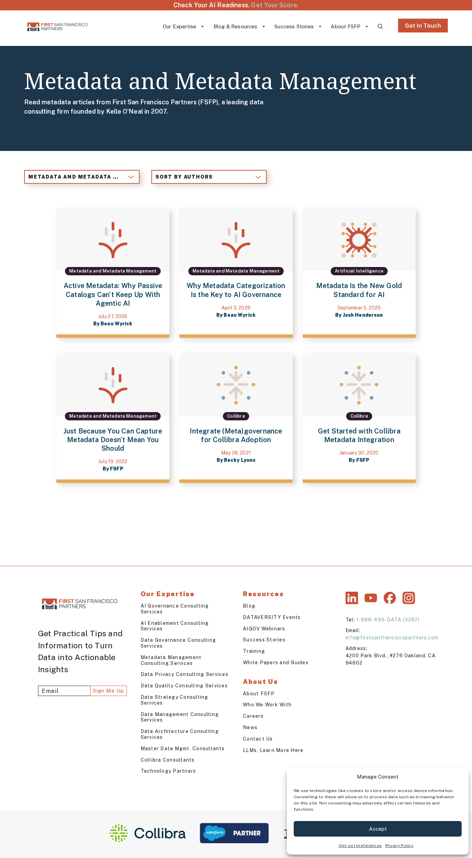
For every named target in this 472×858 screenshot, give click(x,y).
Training (254, 651)
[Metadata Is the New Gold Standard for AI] (359, 273)
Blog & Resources (236, 26)
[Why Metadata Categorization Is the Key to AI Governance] (235, 273)
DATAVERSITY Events (272, 617)
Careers (253, 716)
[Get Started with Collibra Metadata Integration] (359, 418)
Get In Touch (423, 25)
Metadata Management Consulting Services (171, 660)
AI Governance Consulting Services (175, 608)
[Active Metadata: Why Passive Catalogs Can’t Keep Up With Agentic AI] (112, 273)
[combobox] (82, 177)
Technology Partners (168, 771)
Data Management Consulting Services (180, 717)
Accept (378, 829)
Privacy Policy (399, 845)
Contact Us (258, 739)
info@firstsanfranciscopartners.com (392, 637)
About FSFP (346, 26)
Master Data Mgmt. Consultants (183, 748)
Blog (249, 606)
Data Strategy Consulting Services (174, 700)
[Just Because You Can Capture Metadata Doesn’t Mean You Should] (112, 418)
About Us (260, 681)
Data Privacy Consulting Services (184, 674)
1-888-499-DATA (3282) (387, 619)
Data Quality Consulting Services (184, 685)
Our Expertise (180, 26)
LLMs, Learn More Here (273, 750)
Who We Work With (267, 704)
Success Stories (294, 26)
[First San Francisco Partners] (57, 27)
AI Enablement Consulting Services (175, 626)
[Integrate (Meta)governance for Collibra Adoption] (235, 418)
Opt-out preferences (360, 845)
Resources (263, 594)
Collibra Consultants (168, 760)
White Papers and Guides (276, 662)
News (250, 727)
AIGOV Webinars (264, 628)
